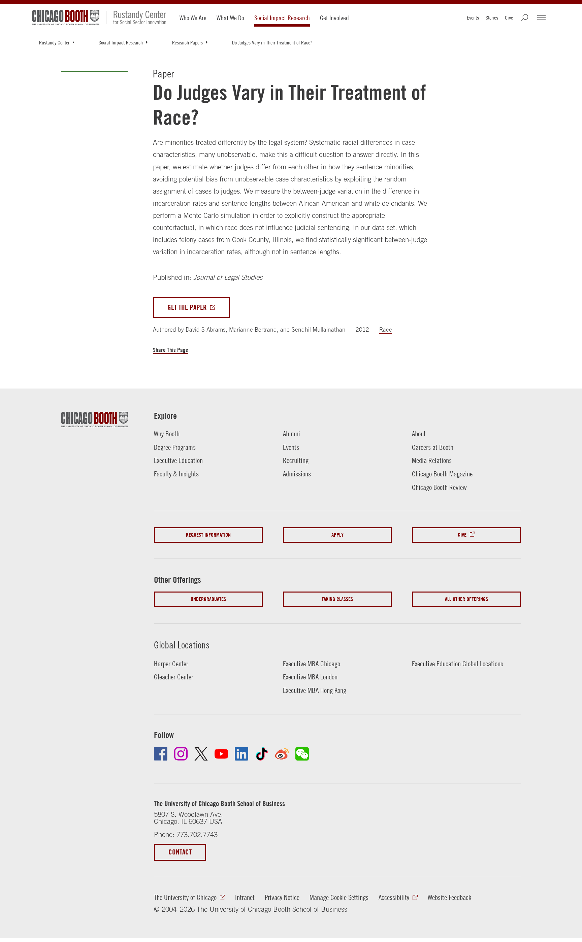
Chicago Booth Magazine (442, 474)
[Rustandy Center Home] (136, 17)
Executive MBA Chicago (311, 664)
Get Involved (334, 18)
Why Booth (167, 434)
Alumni (291, 434)
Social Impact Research (282, 18)
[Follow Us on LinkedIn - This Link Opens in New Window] (241, 754)
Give (509, 17)
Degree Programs (175, 447)
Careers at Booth (432, 447)
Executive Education (178, 460)
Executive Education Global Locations (457, 664)
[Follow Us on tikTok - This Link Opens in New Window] (261, 754)
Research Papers (187, 42)
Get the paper (187, 307)
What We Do (230, 18)
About (419, 434)
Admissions (297, 474)
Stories (492, 17)
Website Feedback (449, 897)
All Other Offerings (466, 599)
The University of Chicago (185, 897)
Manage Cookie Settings (339, 897)
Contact (180, 852)
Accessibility (394, 897)
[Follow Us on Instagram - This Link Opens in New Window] (181, 754)
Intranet (245, 897)
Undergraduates (208, 599)
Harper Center (171, 664)
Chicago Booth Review (439, 487)
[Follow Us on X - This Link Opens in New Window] (201, 754)
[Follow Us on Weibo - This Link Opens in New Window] (282, 754)
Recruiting (296, 460)
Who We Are (193, 18)
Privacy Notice (282, 897)
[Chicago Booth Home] (65, 17)
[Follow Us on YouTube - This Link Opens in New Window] (221, 754)
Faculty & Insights (176, 474)
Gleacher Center (173, 677)
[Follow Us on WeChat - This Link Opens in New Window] (302, 754)
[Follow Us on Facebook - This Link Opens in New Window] (160, 754)
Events (473, 17)
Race (385, 329)
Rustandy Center (54, 42)
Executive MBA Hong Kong (314, 690)
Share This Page (170, 349)
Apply (337, 535)
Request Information (208, 535)
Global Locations (181, 644)
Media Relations (432, 460)
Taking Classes (337, 599)
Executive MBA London (310, 677)
